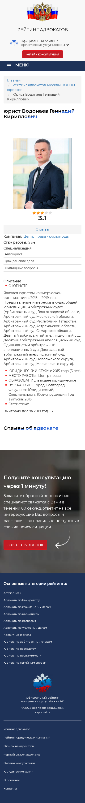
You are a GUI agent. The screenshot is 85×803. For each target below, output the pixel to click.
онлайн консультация (42, 54)
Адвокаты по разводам (20, 621)
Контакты (10, 788)
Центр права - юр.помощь (46, 236)
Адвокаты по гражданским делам (27, 607)
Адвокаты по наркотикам (21, 614)
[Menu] (9, 66)
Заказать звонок (25, 544)
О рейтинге (12, 780)
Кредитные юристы (17, 634)
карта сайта (42, 712)
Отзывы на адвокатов (19, 746)
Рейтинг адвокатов (17, 729)
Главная (14, 80)
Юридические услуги (19, 771)
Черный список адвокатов (22, 754)
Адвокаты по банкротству (22, 600)
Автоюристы (12, 593)
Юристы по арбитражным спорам (28, 641)
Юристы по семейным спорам (25, 662)
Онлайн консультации (19, 763)
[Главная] (42, 11)
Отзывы (42, 229)
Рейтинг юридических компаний (27, 737)
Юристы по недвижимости (22, 655)
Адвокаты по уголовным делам (25, 627)
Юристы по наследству (20, 648)
